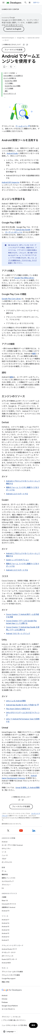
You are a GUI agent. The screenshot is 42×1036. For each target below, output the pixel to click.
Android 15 (5, 926)
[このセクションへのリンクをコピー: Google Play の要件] (23, 223)
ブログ (4, 859)
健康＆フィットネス (8, 878)
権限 (34, 354)
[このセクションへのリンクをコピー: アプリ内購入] (17, 271)
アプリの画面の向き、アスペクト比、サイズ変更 (22, 260)
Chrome (4, 999)
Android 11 (5, 940)
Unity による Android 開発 (16, 701)
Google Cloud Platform (10, 1006)
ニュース (5, 855)
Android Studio (12, 153)
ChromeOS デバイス (9, 904)
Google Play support (8, 978)
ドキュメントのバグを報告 (11, 975)
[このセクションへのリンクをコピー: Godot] (10, 500)
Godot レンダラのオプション (17, 560)
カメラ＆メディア (8, 881)
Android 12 (5, 937)
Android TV (5, 911)
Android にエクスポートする (17, 494)
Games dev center (10, 9)
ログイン (36, 3)
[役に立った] (23, 44)
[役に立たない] (27, 44)
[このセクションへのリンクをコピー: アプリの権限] (17, 344)
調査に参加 (5, 982)
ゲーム (4, 871)
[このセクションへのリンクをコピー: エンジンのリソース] (27, 396)
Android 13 (5, 933)
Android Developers (8, 38)
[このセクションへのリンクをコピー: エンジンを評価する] (27, 199)
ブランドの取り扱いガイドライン (14, 1020)
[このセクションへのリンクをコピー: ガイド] (10, 477)
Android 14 (5, 930)
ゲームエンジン (22, 126)
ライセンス (16, 1017)
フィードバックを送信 (13, 50)
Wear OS (5, 900)
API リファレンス (7, 956)
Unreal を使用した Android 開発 (28, 788)
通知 (11, 377)
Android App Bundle (22, 230)
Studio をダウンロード (9, 959)
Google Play (21, 38)
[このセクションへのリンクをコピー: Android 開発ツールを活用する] (4, 144)
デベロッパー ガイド (9, 952)
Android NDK (6, 963)
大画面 (4, 897)
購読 (33, 1025)
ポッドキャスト (7, 862)
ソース (4, 852)
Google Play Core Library (11, 299)
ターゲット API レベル (13, 232)
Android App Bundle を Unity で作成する (21, 705)
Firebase (5, 1002)
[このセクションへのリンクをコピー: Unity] (9, 640)
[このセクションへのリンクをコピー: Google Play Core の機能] (28, 294)
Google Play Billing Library (24, 278)
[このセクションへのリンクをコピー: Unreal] (10, 728)
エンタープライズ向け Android (12, 845)
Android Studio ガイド (9, 949)
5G (3, 888)
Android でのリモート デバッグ (18, 634)
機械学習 (5, 874)
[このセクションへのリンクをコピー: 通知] (8, 372)
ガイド (7, 40)
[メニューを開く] (3, 2)
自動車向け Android (8, 907)
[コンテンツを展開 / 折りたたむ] (16, 73)
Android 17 (5, 920)
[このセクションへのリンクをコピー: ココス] (10, 576)
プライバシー (6, 885)
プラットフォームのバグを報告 (12, 972)
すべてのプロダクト (8, 1009)
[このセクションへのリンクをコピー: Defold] (11, 422)
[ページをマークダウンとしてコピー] (11, 67)
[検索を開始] (25, 2)
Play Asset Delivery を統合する (18, 709)
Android (4, 842)
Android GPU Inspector (10, 182)
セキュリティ (6, 849)
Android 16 (5, 923)
